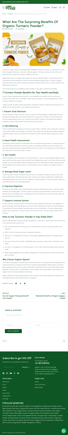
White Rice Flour (46, 408)
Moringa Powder (42, 415)
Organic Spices (22, 411)
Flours (4, 384)
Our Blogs (10, 13)
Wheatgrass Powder (37, 418)
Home (4, 13)
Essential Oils (6, 406)
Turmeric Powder (33, 411)
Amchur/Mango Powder (9, 415)
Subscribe (24, 367)
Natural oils (5, 382)
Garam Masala (44, 413)
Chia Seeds (19, 420)
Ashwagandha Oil (37, 406)
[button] (3, 7)
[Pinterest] (24, 283)
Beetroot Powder (29, 420)
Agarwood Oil (48, 406)
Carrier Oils (14, 406)
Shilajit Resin (59, 420)
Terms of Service (40, 384)
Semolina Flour (56, 408)
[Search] (64, 341)
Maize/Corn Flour (11, 411)
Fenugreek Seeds (33, 413)
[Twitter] (20, 283)
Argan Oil (28, 406)
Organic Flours (57, 406)
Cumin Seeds (55, 411)
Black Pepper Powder (21, 413)
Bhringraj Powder (13, 418)
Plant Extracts (6, 422)
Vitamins (38, 422)
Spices (4, 387)
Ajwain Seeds (54, 413)
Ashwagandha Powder (29, 415)
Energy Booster (16, 422)
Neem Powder (49, 418)
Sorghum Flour (24, 408)
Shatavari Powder (24, 418)
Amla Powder (52, 415)
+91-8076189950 (42, 363)
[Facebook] (16, 283)
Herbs (4, 390)
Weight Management (28, 422)
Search (37, 382)
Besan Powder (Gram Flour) (10, 408)
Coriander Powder (8, 413)
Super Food (6, 393)
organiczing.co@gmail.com (47, 374)
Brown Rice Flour (35, 408)
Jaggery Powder (40, 420)
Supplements (6, 396)
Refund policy (39, 387)
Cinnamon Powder (45, 411)
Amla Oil (21, 406)
